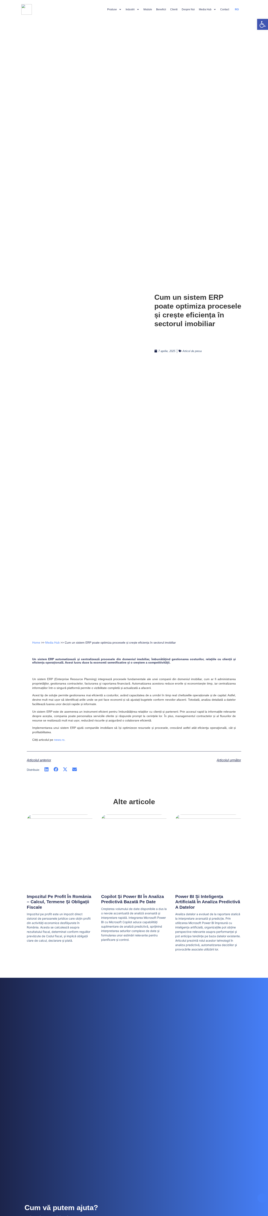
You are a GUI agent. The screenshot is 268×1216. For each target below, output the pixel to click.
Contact (224, 9)
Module (147, 9)
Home (36, 642)
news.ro (59, 739)
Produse (112, 9)
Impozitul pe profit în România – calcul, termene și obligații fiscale (59, 901)
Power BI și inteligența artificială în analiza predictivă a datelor (207, 901)
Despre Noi (188, 9)
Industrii (130, 9)
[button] (46, 769)
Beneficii (161, 9)
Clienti (174, 9)
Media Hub (205, 9)
